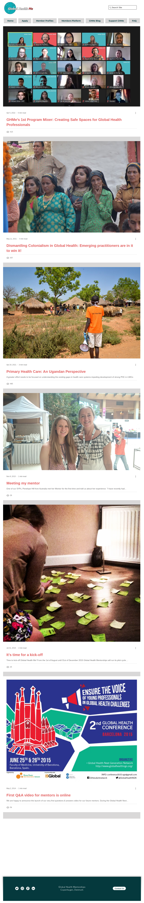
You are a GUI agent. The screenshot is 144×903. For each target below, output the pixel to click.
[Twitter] (17, 888)
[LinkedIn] (33, 888)
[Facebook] (28, 888)
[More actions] (136, 113)
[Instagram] (22, 888)
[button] (24, 20)
